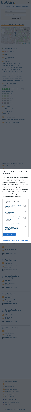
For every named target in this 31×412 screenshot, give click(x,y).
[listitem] (15, 202)
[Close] (27, 172)
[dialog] (15, 206)
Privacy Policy (24, 240)
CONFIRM (9, 234)
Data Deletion (6, 240)
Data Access (15, 240)
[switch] (24, 206)
